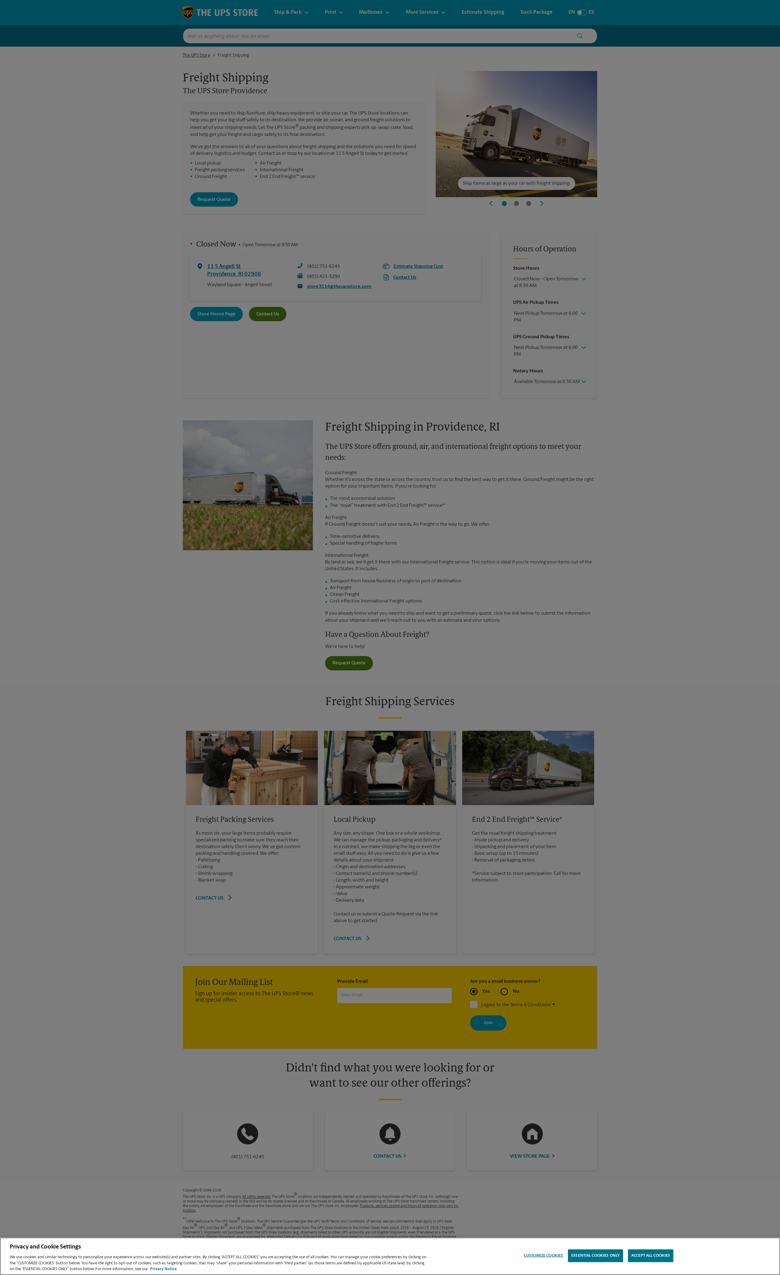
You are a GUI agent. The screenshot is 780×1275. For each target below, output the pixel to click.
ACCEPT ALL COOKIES (650, 1256)
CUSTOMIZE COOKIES (543, 1256)
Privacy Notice (163, 1269)
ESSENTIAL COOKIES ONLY (595, 1256)
